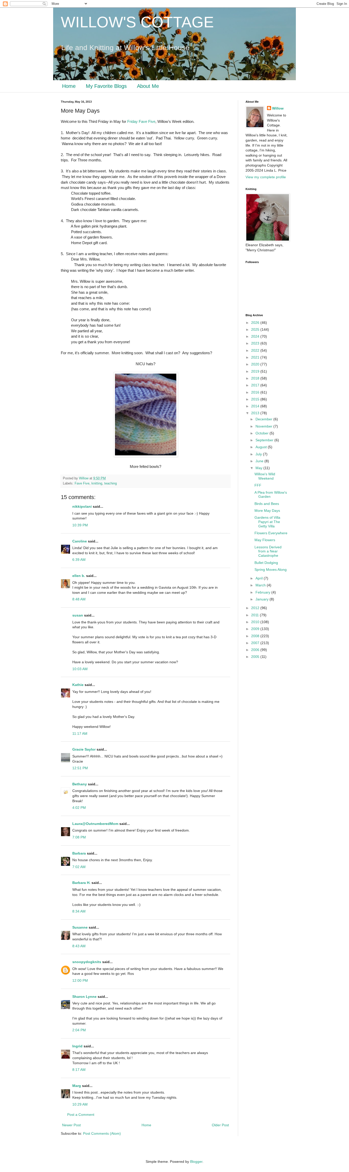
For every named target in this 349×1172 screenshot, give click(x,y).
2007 (255, 643)
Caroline (79, 541)
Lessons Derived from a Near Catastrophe (268, 551)
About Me (148, 86)
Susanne (80, 927)
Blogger (196, 1161)
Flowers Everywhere (270, 533)
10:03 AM (80, 669)
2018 (255, 378)
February (263, 592)
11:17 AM (79, 733)
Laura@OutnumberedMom (95, 824)
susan (77, 615)
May (259, 468)
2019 (255, 371)
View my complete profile (266, 177)
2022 (255, 350)
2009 (255, 629)
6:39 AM (79, 560)
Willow (278, 108)
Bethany (79, 784)
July (259, 454)
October (262, 433)
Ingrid (77, 1046)
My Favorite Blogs (106, 86)
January (262, 599)
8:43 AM (79, 946)
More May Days (267, 510)
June (259, 461)
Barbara (79, 853)
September (264, 440)
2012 (255, 608)
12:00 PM (80, 980)
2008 (255, 636)
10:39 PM (80, 525)
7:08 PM (79, 837)
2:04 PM (79, 1030)
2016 (255, 392)
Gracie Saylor (84, 749)
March (261, 585)
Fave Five (82, 483)
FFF (257, 485)
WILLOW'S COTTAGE (137, 22)
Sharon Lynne (84, 997)
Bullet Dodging (266, 563)
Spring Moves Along (270, 569)
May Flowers (264, 540)
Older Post (220, 1125)
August (261, 447)
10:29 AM (80, 1104)
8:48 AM (79, 599)
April (259, 578)
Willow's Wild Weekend (264, 476)
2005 (255, 657)
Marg (76, 1086)
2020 (255, 364)
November (264, 426)
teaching (110, 483)
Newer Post (71, 1125)
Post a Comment (80, 1114)
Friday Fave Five (141, 121)
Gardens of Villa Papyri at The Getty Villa (267, 521)
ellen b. (78, 576)
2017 (255, 385)
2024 (255, 336)
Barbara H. (81, 883)
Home (69, 86)
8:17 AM (79, 1070)
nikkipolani (82, 506)
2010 (255, 622)
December (264, 419)
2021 (255, 357)
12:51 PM (80, 768)
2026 (255, 323)
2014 (255, 406)
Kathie (78, 685)
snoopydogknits (86, 962)
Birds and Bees (266, 504)
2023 (255, 343)
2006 (255, 650)
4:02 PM (79, 808)
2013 (255, 413)
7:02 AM (79, 867)
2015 (255, 399)
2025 (255, 329)
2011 (255, 615)
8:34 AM (79, 911)
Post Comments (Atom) (102, 1133)
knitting (96, 483)
